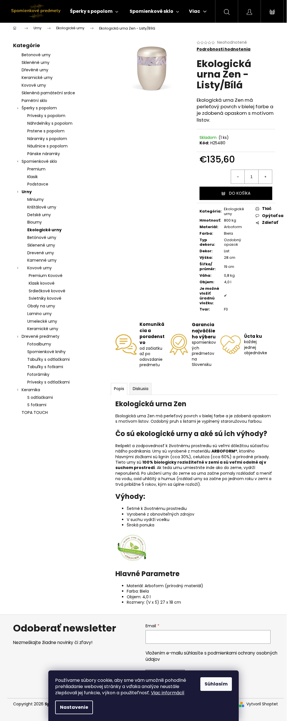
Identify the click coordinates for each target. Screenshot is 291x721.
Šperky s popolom (39, 108)
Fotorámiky (38, 374)
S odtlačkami (40, 397)
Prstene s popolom (46, 131)
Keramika (31, 390)
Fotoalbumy (39, 344)
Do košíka (239, 193)
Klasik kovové (42, 283)
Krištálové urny (41, 207)
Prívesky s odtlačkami (48, 382)
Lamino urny (39, 313)
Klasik (32, 177)
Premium (36, 169)
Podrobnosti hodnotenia (223, 49)
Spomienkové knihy (46, 352)
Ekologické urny (44, 230)
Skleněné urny (35, 62)
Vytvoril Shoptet (262, 704)
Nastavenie (74, 707)
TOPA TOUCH (35, 412)
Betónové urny (41, 237)
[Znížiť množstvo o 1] (238, 177)
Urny (27, 192)
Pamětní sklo (34, 100)
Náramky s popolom (47, 138)
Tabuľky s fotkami (45, 367)
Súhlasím (216, 684)
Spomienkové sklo (39, 161)
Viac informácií (167, 692)
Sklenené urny (41, 245)
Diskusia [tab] (140, 388)
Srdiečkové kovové (47, 291)
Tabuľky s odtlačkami (48, 359)
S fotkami (36, 405)
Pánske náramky (43, 154)
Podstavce (37, 184)
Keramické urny (37, 77)
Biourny (34, 222)
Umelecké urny (42, 321)
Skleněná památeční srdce (48, 93)
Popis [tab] (119, 388)
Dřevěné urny (35, 70)
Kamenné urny (42, 260)
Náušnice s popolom (47, 146)
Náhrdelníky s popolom (49, 123)
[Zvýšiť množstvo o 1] (265, 177)
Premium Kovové (46, 275)
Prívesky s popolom (46, 115)
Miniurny (35, 199)
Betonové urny (36, 55)
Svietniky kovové (45, 298)
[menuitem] (94, 11)
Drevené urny (40, 253)
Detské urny (39, 215)
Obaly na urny (41, 306)
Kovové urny (34, 85)
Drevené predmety (40, 336)
